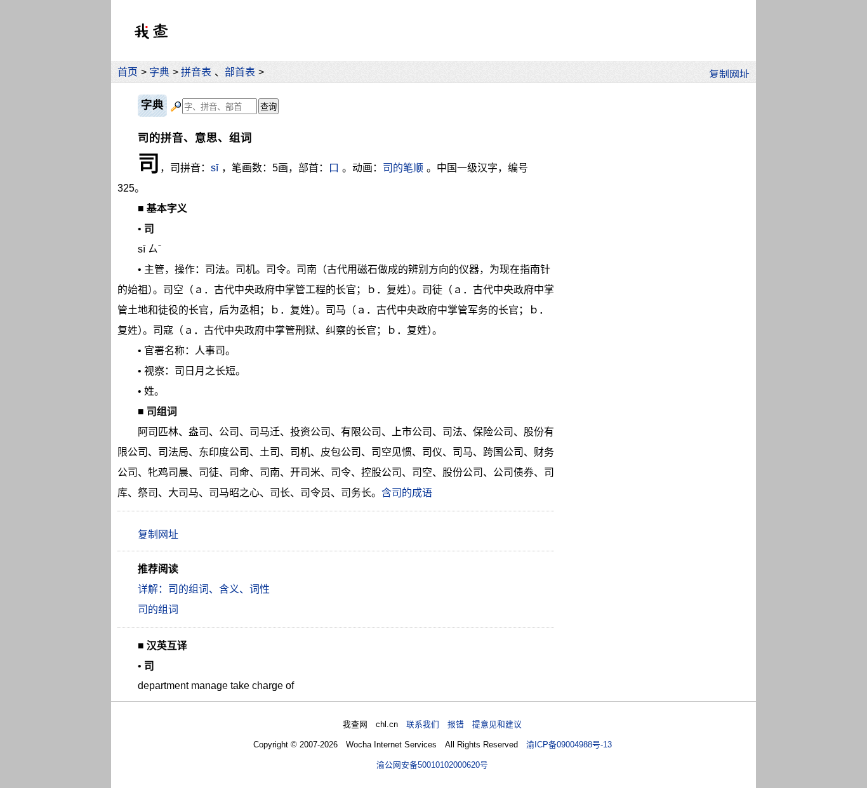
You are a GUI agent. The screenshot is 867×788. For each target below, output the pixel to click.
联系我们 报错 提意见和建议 (464, 724)
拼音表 (196, 72)
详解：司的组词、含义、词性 (204, 589)
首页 (127, 72)
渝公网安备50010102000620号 (432, 765)
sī (214, 167)
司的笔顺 (403, 167)
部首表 (240, 72)
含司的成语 (406, 492)
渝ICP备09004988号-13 (569, 744)
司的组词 (158, 609)
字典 (159, 72)
